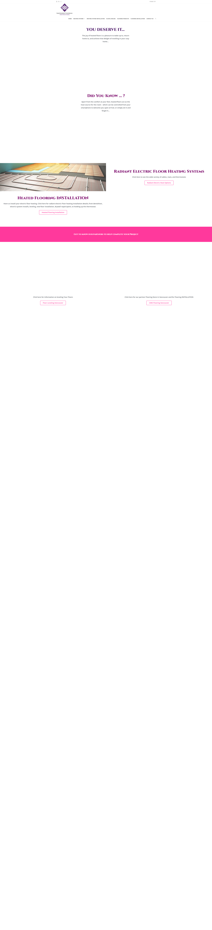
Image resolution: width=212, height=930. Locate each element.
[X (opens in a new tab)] (57, 1)
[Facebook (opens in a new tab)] (59, 1)
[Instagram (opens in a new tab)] (61, 1)
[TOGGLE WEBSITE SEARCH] (155, 19)
